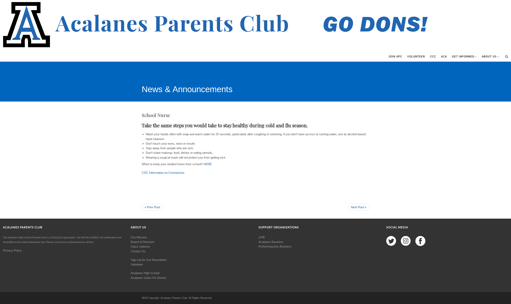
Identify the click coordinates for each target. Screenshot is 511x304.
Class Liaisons (140, 246)
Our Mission (139, 237)
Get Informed (463, 56)
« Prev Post (152, 207)
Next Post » (358, 207)
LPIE (261, 237)
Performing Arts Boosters (274, 246)
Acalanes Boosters (270, 242)
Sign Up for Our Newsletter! (149, 260)
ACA (444, 56)
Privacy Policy (12, 250)
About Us (489, 56)
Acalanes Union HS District (148, 277)
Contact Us (138, 251)
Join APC (395, 56)
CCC (433, 56)
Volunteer (416, 56)
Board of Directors (142, 242)
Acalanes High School (145, 273)
